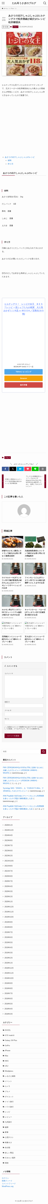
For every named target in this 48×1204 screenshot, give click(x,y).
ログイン (5, 1178)
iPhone (7, 1051)
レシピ (7, 1112)
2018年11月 (9, 973)
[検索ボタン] (45, 3)
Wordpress (9, 1071)
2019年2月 (9, 958)
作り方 (10, 164)
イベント (8, 1081)
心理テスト (9, 1137)
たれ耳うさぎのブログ (24, 3)
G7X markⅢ (10, 1035)
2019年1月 (9, 963)
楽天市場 (23, 385)
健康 (6, 1127)
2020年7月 (9, 881)
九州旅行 (8, 1122)
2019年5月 (9, 942)
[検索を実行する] (43, 751)
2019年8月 (9, 927)
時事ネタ (8, 1143)
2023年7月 (9, 845)
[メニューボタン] (3, 3)
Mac (6, 1056)
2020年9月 (9, 876)
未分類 (7, 1148)
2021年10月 (9, 861)
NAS (7, 1061)
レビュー (8, 1117)
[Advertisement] (24, 124)
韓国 (6, 1163)
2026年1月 (9, 825)
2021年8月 (9, 866)
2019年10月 (9, 917)
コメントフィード (9, 1184)
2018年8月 (9, 988)
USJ (6, 1066)
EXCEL (8, 1030)
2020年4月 (9, 886)
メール (8, 710)
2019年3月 (9, 953)
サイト (7, 719)
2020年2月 (9, 897)
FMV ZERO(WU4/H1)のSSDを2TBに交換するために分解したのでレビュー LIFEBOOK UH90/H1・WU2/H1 (23, 770)
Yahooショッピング (23, 372)
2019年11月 (9, 912)
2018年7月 (9, 993)
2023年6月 (9, 851)
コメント (9, 673)
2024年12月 (9, 830)
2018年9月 (9, 983)
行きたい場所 (10, 1158)
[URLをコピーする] (42, 469)
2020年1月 (9, 902)
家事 (6, 1132)
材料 (9, 160)
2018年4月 (9, 1009)
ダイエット (9, 1097)
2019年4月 (9, 947)
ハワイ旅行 (9, 1107)
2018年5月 (9, 1004)
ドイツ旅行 (9, 1102)
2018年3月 (9, 1014)
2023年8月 (9, 840)
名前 (7, 702)
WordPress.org (7, 1186)
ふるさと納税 (10, 1076)
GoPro (7, 1046)
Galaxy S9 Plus (11, 1040)
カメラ (7, 1086)
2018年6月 (9, 999)
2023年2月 (9, 856)
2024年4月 (9, 835)
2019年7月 (9, 932)
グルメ (15, 27)
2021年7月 (9, 871)
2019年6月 (9, 937)
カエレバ (27, 364)
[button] (5, 469)
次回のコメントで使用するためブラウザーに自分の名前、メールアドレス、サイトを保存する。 (25, 728)
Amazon (23, 378)
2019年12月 (9, 907)
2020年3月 (9, 891)
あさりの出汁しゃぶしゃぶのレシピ (20, 157)
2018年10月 (9, 978)
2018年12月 (9, 968)
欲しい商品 (9, 1153)
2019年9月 (9, 922)
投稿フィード (7, 1181)
